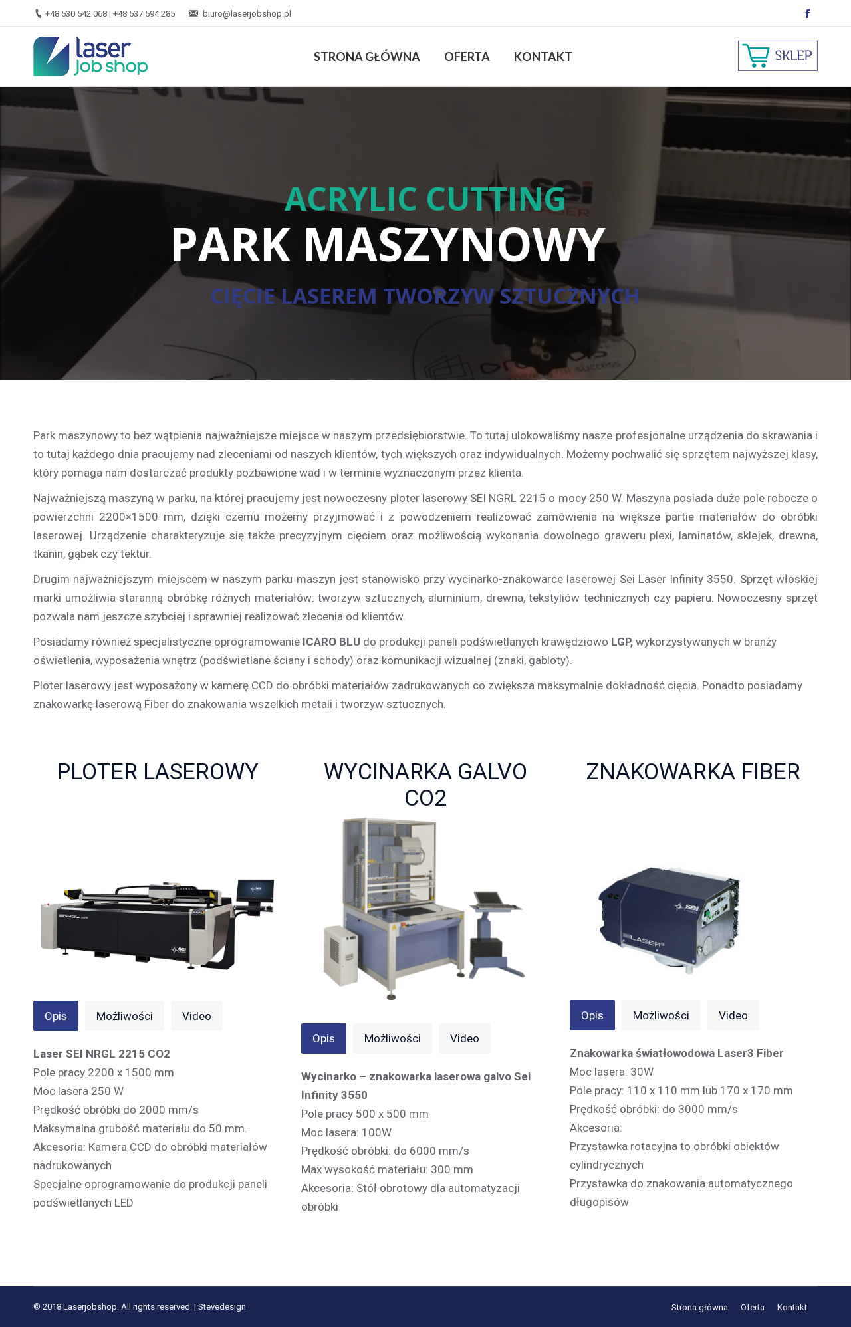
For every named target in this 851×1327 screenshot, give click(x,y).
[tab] (55, 1016)
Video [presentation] (196, 1016)
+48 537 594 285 (144, 14)
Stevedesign (222, 1307)
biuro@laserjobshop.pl (247, 14)
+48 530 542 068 (76, 14)
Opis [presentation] (56, 1016)
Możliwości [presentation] (124, 1016)
